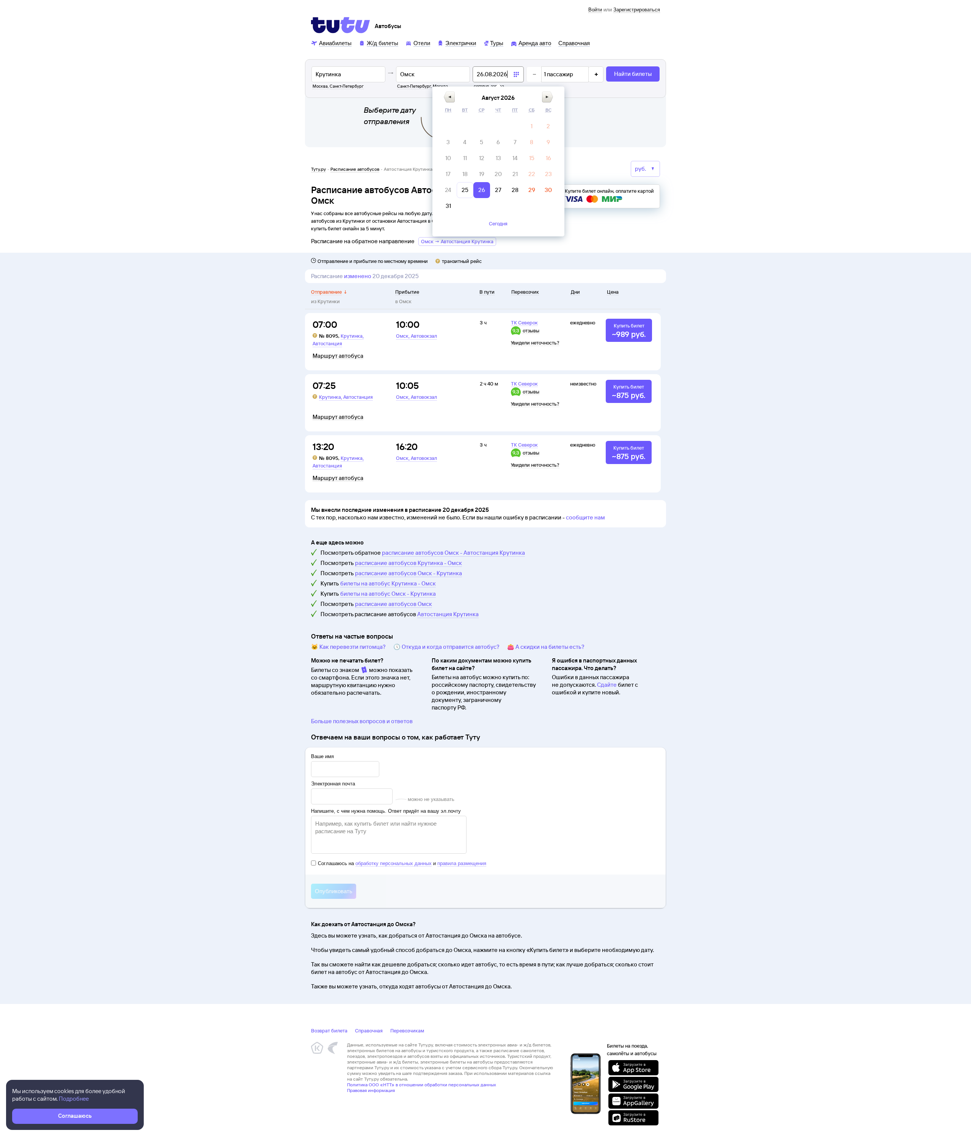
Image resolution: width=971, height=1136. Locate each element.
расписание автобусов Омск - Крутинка (408, 573)
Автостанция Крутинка (448, 614)
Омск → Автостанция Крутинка (457, 241)
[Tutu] (340, 25)
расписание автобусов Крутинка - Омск (408, 562)
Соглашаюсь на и (402, 863)
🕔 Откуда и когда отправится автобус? (446, 646)
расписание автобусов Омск (393, 603)
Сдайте (607, 684)
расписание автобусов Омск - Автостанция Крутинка (453, 552)
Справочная (369, 1030)
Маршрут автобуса (338, 356)
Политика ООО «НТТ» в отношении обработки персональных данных (421, 1084)
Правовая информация (371, 1090)
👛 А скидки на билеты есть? (545, 646)
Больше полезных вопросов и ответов (362, 721)
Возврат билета (329, 1030)
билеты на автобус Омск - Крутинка (388, 593)
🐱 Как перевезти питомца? (348, 646)
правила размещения (461, 863)
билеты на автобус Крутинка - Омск (388, 583)
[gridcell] (531, 126)
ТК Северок (524, 322)
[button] (449, 96)
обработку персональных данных (393, 863)
